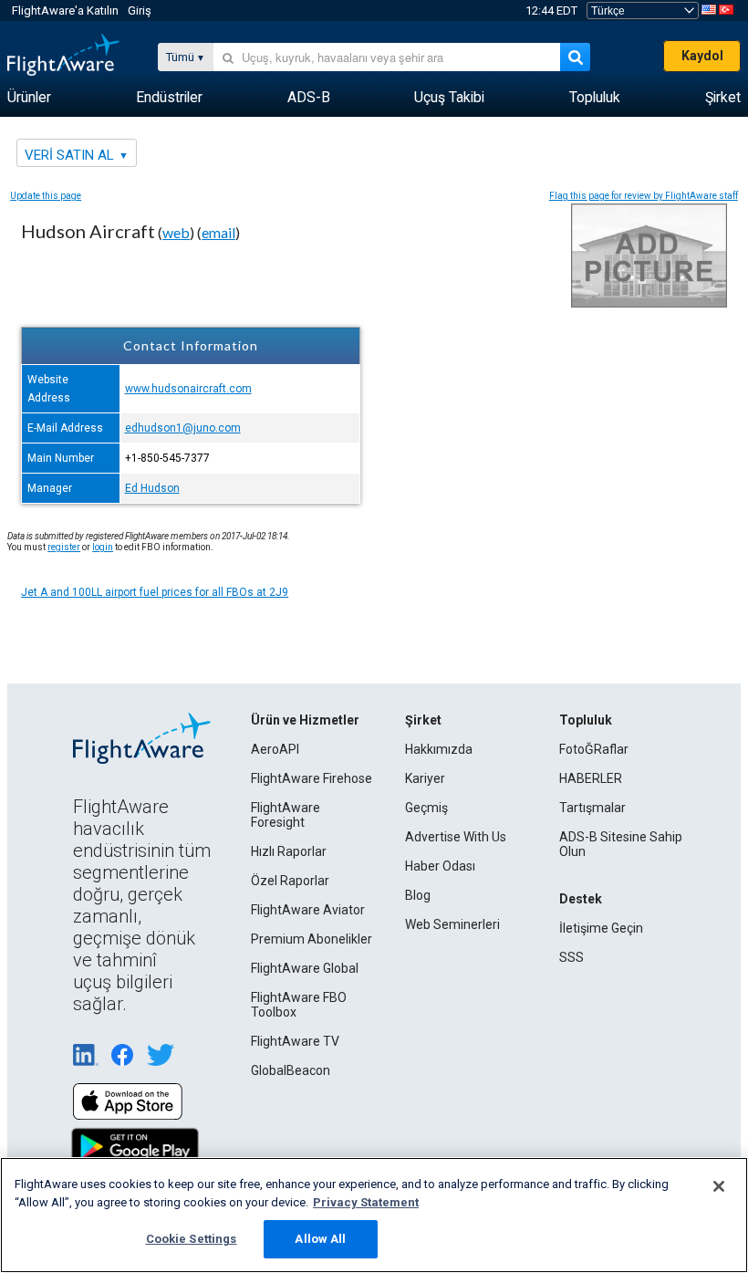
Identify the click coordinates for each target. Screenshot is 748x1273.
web (176, 232)
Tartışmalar (592, 807)
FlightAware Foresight (285, 815)
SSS (571, 957)
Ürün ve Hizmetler (305, 720)
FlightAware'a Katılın (65, 10)
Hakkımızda (439, 749)
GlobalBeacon (290, 1070)
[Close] (719, 1186)
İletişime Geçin (601, 928)
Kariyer (425, 778)
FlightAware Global (304, 968)
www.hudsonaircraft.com (188, 388)
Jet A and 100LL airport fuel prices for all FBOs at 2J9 (154, 592)
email (218, 232)
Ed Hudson (152, 488)
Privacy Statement (366, 1202)
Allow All (320, 1239)
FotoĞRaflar (594, 749)
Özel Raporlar (290, 880)
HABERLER (590, 778)
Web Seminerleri (452, 924)
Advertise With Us (455, 837)
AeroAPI (275, 749)
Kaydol (702, 55)
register (63, 547)
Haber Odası (440, 866)
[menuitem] (29, 97)
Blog (418, 895)
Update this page (45, 196)
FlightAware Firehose (311, 778)
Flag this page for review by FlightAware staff (643, 196)
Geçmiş (426, 807)
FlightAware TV (295, 1041)
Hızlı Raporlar (289, 851)
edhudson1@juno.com (183, 428)
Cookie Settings (191, 1239)
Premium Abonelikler (311, 939)
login (102, 547)
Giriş (139, 10)
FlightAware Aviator (308, 910)
